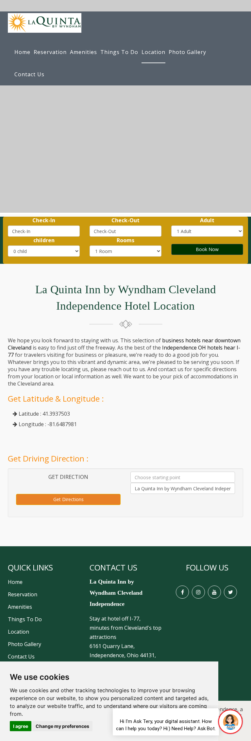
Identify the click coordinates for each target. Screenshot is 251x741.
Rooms (125, 240)
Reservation (50, 52)
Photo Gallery (187, 52)
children (44, 240)
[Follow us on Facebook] (182, 592)
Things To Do (119, 52)
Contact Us (29, 74)
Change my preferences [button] (62, 726)
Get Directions (68, 499)
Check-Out (125, 220)
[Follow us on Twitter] (230, 592)
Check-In (43, 220)
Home (22, 52)
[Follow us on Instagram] (198, 592)
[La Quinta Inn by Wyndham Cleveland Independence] (44, 26)
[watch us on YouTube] (214, 592)
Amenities (83, 52)
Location (153, 52)
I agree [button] (20, 726)
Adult (207, 220)
